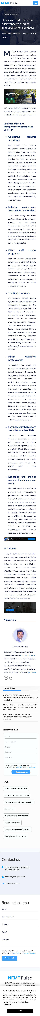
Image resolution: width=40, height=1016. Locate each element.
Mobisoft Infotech (27, 655)
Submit (8, 958)
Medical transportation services (16, 788)
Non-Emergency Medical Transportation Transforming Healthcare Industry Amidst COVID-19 (17, 716)
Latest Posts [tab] (9, 688)
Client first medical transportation (17, 795)
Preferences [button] (7, 1004)
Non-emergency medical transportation (18, 802)
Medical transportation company (16, 816)
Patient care (9, 809)
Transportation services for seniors (17, 829)
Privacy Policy (19, 767)
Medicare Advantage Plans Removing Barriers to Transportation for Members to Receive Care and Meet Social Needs (20, 707)
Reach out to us (22, 772)
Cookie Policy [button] (22, 1000)
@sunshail (32, 672)
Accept (20, 1010)
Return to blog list (11, 14)
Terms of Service (31, 767)
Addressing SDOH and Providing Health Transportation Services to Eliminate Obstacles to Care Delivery (20, 697)
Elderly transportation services (15, 836)
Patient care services (12, 822)
